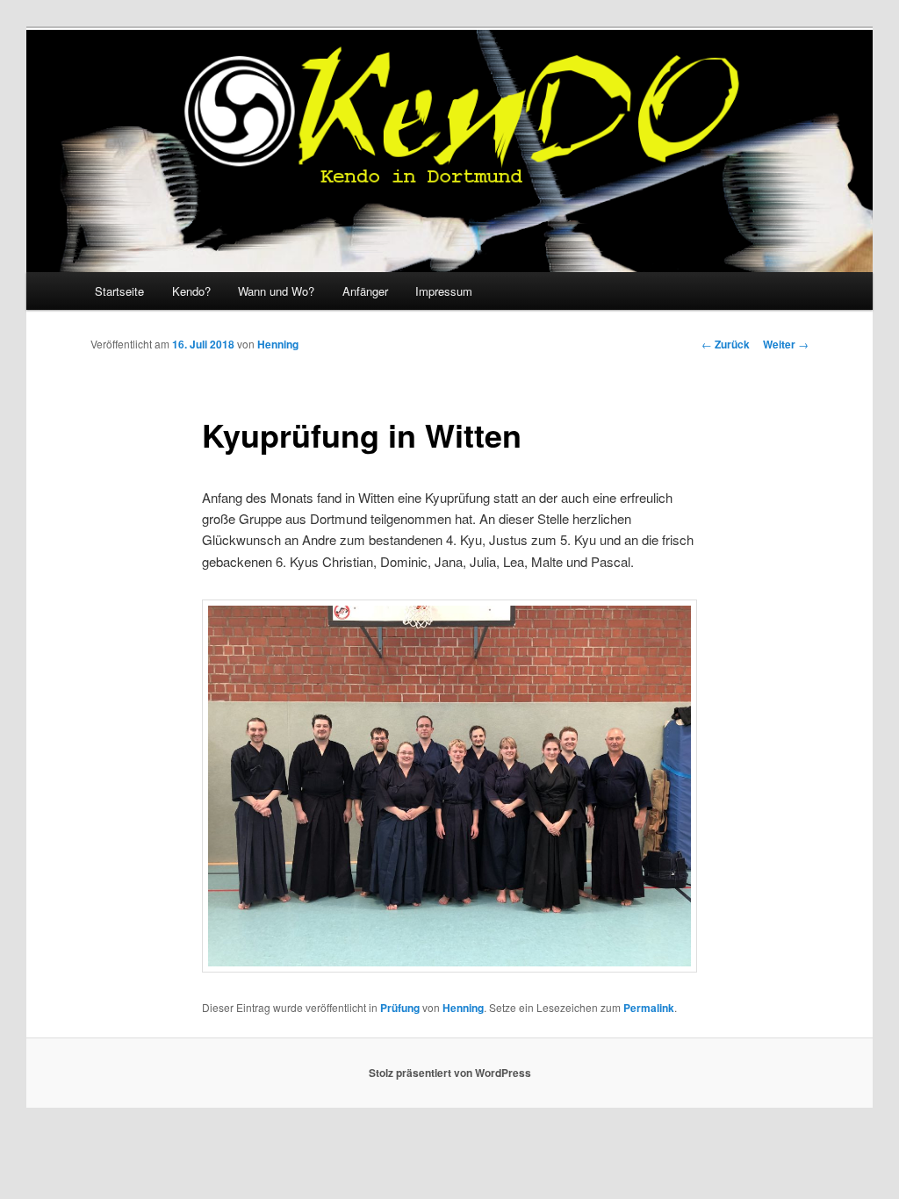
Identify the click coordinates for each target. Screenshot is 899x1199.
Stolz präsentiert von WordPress (450, 1073)
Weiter (786, 344)
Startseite (119, 291)
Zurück (725, 344)
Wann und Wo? (276, 291)
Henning (277, 344)
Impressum (443, 291)
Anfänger (365, 291)
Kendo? (191, 291)
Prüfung (400, 1008)
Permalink (648, 1008)
